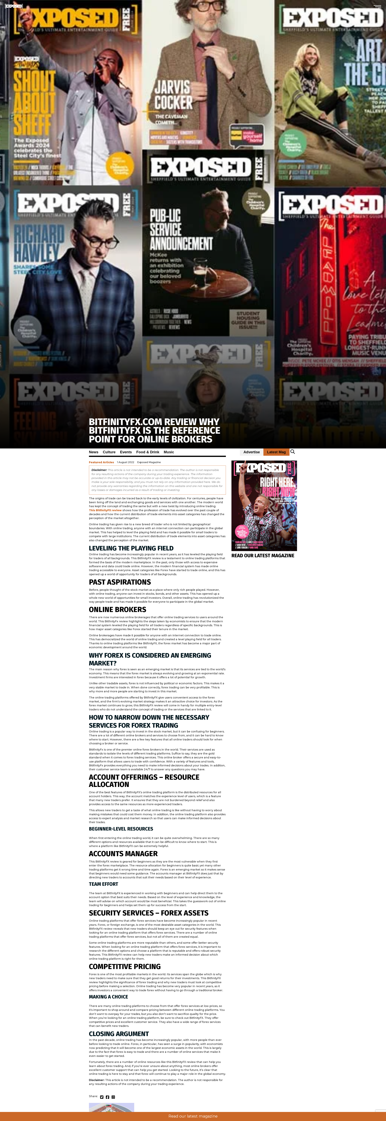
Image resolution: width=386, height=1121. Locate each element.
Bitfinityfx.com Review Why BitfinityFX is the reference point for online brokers (154, 431)
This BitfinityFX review (105, 510)
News (93, 452)
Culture (109, 452)
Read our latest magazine (193, 1116)
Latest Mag (276, 452)
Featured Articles (101, 462)
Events (126, 452)
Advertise (252, 452)
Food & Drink (147, 452)
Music (169, 452)
